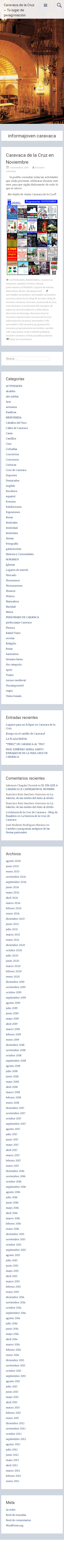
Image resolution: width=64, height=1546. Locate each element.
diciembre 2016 (15, 1171)
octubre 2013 (13, 1370)
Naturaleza (12, 291)
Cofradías (11, 449)
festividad (12, 527)
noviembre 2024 (16, 876)
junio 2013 (12, 1391)
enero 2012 (12, 1481)
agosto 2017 (13, 1129)
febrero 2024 (13, 908)
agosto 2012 (13, 1444)
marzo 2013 (13, 1407)
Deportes (11, 283)
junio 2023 (12, 924)
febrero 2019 (13, 1034)
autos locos (22, 298)
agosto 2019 (13, 1002)
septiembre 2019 (16, 997)
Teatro (10, 675)
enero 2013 (12, 1418)
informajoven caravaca (18, 320)
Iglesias (10, 564)
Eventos (30, 283)
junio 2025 (12, 866)
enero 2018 (12, 1102)
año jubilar (12, 396)
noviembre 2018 (15, 1050)
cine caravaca (13, 306)
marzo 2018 (13, 1092)
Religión (11, 643)
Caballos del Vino (16, 422)
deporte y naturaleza (37, 309)
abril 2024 (12, 897)
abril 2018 (12, 1086)
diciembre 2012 (15, 1423)
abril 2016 (12, 1213)
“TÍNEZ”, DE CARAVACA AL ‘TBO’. (25, 744)
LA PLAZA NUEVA (16, 738)
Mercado (11, 575)
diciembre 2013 (15, 1360)
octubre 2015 (13, 1244)
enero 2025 (12, 871)
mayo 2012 (12, 1460)
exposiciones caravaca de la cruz (33, 317)
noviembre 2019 (15, 987)
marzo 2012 (13, 1470)
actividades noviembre (18, 294)
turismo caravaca (15, 335)
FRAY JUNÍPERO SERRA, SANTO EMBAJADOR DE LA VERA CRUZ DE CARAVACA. (27, 753)
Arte (8, 401)
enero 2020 (13, 976)
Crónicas (11, 464)
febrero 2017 (13, 1160)
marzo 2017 (13, 1155)
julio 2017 (11, 1134)
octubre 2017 (13, 1118)
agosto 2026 (13, 860)
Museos (10, 590)
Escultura (11, 491)
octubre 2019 (13, 992)
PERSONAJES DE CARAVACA (22, 617)
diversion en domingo (18, 313)
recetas (10, 638)
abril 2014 (12, 1339)
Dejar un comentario (20, 339)
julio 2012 (12, 1449)
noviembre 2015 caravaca (19, 324)
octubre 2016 (13, 1181)
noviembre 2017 (15, 1113)
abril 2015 (11, 1276)
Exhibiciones (14, 506)
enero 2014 (12, 1354)
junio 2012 (12, 1454)
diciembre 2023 (15, 918)
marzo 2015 (13, 1281)
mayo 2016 (12, 1207)
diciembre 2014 (15, 1297)
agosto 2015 (13, 1255)
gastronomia (13, 287)
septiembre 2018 (16, 1060)
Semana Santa (14, 659)
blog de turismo (38, 298)
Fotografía (12, 543)
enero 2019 (12, 1039)
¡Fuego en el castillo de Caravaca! (25, 733)
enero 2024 (13, 913)
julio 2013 (11, 1386)
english (10, 485)
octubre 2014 (13, 1307)
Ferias (9, 517)
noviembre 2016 (15, 1176)
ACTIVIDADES (17, 280)
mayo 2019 (12, 1018)
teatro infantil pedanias (37, 331)
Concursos (12, 459)
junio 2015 (12, 1265)
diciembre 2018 (15, 1044)
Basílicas (11, 412)
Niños (9, 611)
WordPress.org (14, 1525)
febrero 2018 (13, 1097)
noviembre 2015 (40, 320)
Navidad (11, 606)
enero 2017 (12, 1165)
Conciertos (47, 280)
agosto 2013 (13, 1381)
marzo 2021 (13, 934)
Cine (8, 443)
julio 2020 (12, 955)
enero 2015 (12, 1291)
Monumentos (14, 585)
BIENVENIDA (33, 280)
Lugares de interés (44, 287)
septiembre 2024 (16, 882)
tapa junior (17, 331)
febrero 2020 (14, 971)
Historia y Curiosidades (20, 554)
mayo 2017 (12, 1144)
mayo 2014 (12, 1333)
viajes (9, 690)
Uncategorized (34, 291)
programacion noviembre (30, 328)
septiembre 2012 (16, 1439)
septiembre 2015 (16, 1249)
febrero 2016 (13, 1223)
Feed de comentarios (18, 1520)
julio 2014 (12, 1323)
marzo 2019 (13, 1029)
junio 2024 (12, 887)
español (21, 283)
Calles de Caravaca (17, 428)
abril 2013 (11, 1402)
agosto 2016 (13, 1192)
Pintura (10, 627)
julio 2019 (12, 1008)
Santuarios (12, 654)
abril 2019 (12, 1023)
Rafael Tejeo (13, 633)
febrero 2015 (13, 1286)
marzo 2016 (13, 1218)
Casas (9, 433)
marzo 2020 (13, 966)
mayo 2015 (12, 1270)
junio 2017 (12, 1139)
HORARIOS (27, 287)
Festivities (12, 533)
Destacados (12, 480)
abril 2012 (12, 1465)
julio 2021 (12, 929)
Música (10, 596)
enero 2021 (12, 939)
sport (9, 669)
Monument (13, 580)
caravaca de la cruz (46, 302)
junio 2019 (12, 1013)
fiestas (39, 283)
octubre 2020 (14, 950)
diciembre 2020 (15, 945)
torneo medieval (16, 680)
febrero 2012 (13, 1475)
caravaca (30, 302)
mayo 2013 (12, 1397)
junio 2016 (12, 1202)
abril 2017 (11, 1150)
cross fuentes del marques (35, 306)
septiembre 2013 (16, 1376)
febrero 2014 (13, 1349)
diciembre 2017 (15, 1107)
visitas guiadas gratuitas (39, 335)
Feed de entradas (16, 1514)
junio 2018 (12, 1076)
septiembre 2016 (16, 1186)
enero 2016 (12, 1228)
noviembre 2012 (16, 1428)
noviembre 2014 (15, 1302)
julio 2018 (12, 1071)
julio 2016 (12, 1197)
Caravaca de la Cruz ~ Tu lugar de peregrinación (19, 10)
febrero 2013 (13, 1412)
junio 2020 (12, 960)
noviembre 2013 (15, 1365)
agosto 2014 (13, 1318)
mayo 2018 (12, 1081)
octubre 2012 (14, 1433)
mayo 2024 (12, 892)
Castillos (11, 438)
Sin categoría (13, 664)
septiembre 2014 (16, 1312)
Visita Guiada (13, 696)
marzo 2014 (13, 1344)
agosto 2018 (13, 1065)
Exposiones (13, 512)
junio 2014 (12, 1328)
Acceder (11, 1509)
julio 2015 (11, 1260)
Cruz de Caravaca (16, 470)
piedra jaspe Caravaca (19, 622)
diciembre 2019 (15, 981)
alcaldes (10, 391)
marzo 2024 (13, 903)
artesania (11, 407)
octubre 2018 (13, 1055)
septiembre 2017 (16, 1123)
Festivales (12, 522)
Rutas (22, 291)
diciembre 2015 (15, 1234)
